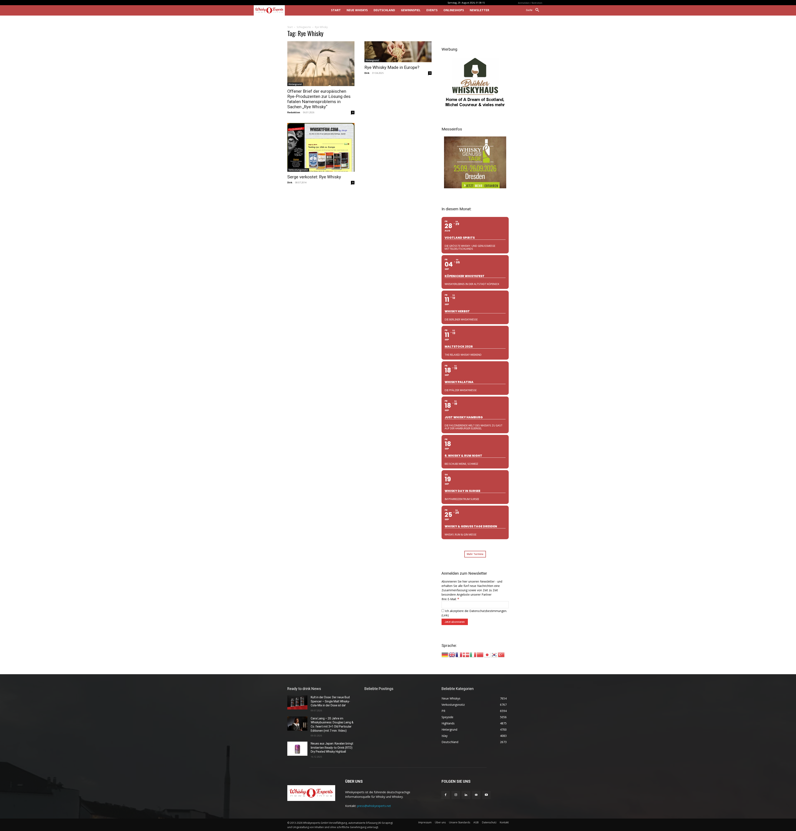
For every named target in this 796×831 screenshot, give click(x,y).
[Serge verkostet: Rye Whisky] (320, 147)
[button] (534, 10)
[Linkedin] (466, 795)
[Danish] (466, 654)
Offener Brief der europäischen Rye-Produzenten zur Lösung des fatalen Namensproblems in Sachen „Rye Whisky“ (319, 99)
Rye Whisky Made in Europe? (391, 67)
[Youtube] (486, 795)
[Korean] (494, 654)
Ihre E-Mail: (450, 599)
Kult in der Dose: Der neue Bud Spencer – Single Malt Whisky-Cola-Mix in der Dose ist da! (330, 701)
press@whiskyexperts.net (374, 806)
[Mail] (476, 795)
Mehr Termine (475, 554)
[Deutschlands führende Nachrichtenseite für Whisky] (286, 10)
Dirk (366, 72)
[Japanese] (487, 654)
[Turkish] (501, 654)
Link (445, 615)
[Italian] (473, 654)
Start (290, 27)
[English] (452, 654)
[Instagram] (456, 795)
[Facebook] (446, 795)
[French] (459, 654)
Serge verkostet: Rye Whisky (314, 176)
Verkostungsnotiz (298, 169)
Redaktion (293, 112)
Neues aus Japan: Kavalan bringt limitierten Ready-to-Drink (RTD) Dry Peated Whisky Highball (332, 747)
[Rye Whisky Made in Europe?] (398, 51)
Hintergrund (295, 84)
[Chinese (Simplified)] (480, 654)
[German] (445, 654)
